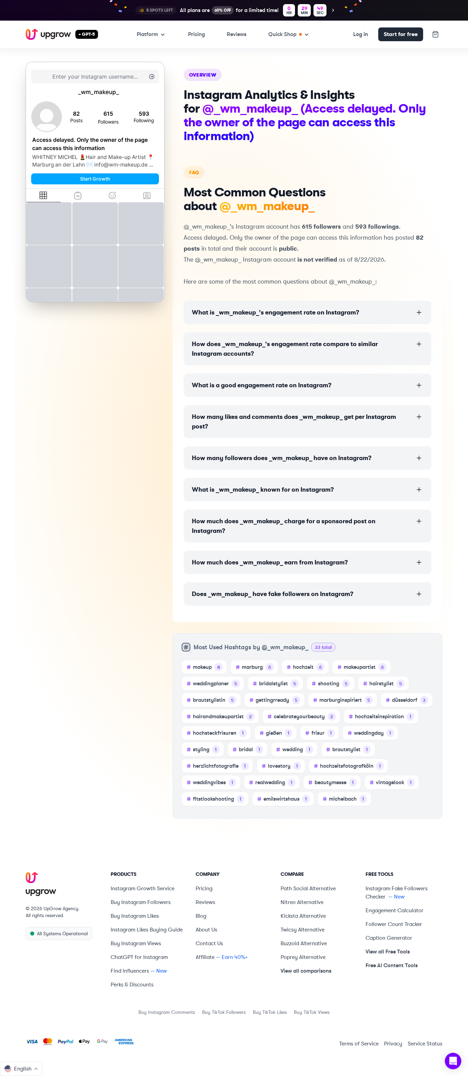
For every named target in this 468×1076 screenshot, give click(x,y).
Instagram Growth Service (142, 888)
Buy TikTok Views (312, 1012)
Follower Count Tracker (394, 924)
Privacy (393, 1044)
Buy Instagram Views (136, 943)
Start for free (401, 34)
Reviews (236, 34)
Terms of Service (359, 1044)
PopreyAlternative (303, 957)
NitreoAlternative (302, 902)
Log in (360, 34)
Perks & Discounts (132, 985)
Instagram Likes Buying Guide (147, 930)
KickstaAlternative (303, 916)
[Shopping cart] (435, 34)
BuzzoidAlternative (304, 943)
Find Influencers (130, 971)
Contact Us (209, 943)
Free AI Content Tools (392, 965)
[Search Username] (152, 76)
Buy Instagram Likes (135, 916)
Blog (201, 916)
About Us (206, 930)
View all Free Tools (388, 951)
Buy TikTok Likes (270, 1012)
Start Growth (95, 179)
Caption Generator (389, 938)
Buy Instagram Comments (166, 1012)
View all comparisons (306, 971)
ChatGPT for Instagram (139, 957)
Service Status (425, 1044)
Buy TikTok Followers (224, 1012)
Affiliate (205, 957)
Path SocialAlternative (308, 888)
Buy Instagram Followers (141, 902)
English (23, 1069)
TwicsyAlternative (302, 930)
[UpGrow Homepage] (64, 884)
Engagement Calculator (394, 910)
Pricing (196, 34)
